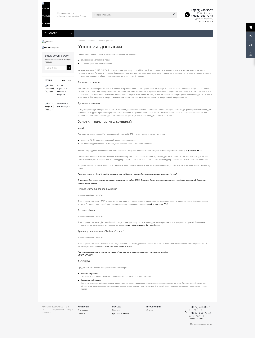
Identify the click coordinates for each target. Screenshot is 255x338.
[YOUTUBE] (192, 329)
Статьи (149, 310)
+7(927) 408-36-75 (202, 10)
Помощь (116, 307)
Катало (52, 33)
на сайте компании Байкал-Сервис (116, 246)
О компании (83, 310)
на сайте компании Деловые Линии (144, 225)
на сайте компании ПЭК (157, 204)
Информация (153, 307)
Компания (83, 307)
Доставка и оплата (120, 313)
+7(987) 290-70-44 (202, 15)
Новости (81, 313)
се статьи (66, 80)
